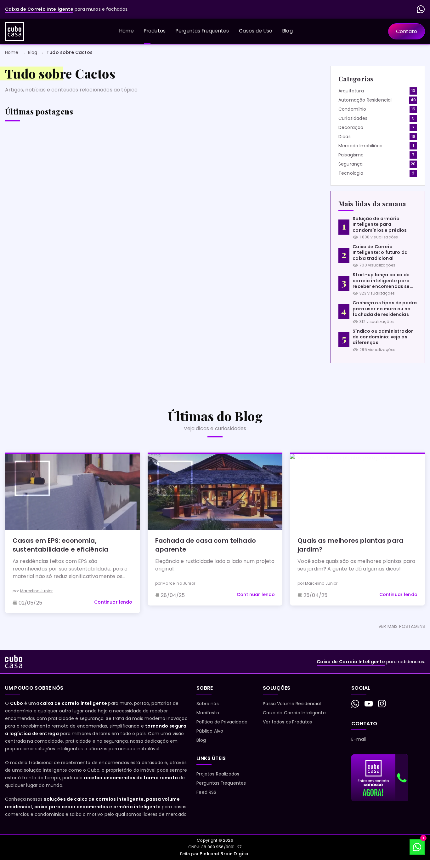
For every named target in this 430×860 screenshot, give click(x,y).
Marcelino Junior (36, 591)
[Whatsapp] (421, 9)
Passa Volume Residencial (292, 703)
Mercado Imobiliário (360, 146)
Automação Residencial (365, 100)
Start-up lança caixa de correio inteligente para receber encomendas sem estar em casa (383, 281)
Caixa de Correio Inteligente (294, 713)
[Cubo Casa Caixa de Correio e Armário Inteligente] (14, 31)
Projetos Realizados (217, 774)
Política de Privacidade (221, 722)
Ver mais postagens (401, 626)
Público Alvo (209, 731)
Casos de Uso (255, 30)
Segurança (350, 164)
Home (126, 30)
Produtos (155, 30)
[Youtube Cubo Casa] (369, 703)
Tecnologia (351, 173)
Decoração (350, 127)
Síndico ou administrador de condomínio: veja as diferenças (383, 337)
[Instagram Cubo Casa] (382, 703)
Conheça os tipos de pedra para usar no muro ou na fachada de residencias (385, 309)
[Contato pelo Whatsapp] (355, 703)
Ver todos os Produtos (287, 722)
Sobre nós (207, 703)
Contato (406, 31)
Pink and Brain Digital (225, 854)
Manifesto (207, 713)
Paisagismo (351, 155)
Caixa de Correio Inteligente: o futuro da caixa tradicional (380, 252)
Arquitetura (351, 91)
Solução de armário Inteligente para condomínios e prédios (380, 224)
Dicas (344, 136)
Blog (287, 30)
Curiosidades (352, 118)
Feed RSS (206, 792)
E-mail (358, 739)
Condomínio (352, 109)
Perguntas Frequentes (202, 30)
